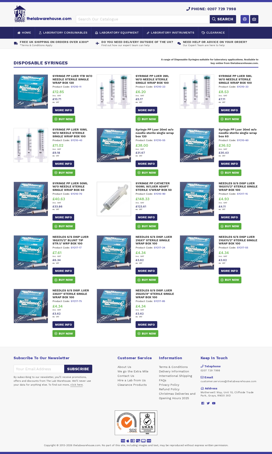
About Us (124, 367)
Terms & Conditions (173, 367)
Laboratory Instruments (172, 32)
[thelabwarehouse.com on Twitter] (208, 403)
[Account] (245, 19)
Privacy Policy (169, 384)
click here (76, 384)
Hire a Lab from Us (132, 380)
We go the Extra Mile (133, 371)
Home (26, 32)
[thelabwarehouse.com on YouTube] (214, 403)
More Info (63, 110)
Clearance (215, 32)
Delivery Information (174, 371)
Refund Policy (169, 389)
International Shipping (175, 375)
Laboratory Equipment (119, 32)
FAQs (162, 380)
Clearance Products (132, 384)
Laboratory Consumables (65, 32)
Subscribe (78, 369)
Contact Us (126, 375)
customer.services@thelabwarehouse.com (228, 381)
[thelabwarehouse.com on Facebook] (203, 403)
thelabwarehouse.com (86, 445)
